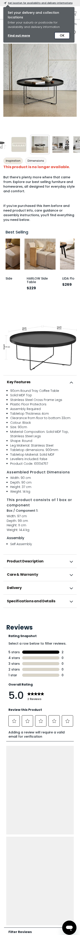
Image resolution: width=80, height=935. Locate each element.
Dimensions (36, 161)
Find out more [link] (19, 35)
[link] (40, 617)
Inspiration (13, 161)
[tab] (40, 382)
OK (62, 35)
